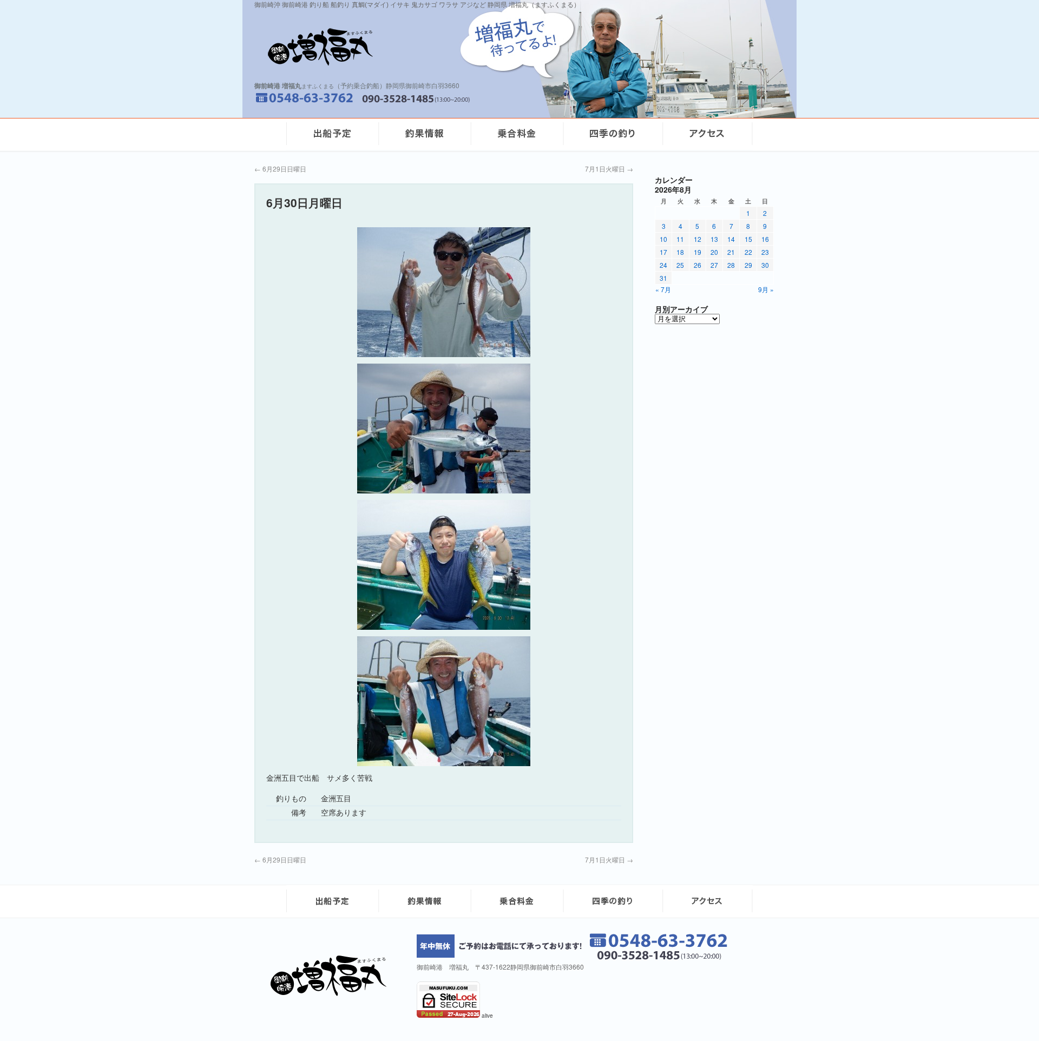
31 (663, 277)
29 (748, 264)
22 (748, 251)
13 (714, 238)
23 (765, 251)
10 (663, 238)
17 (663, 251)
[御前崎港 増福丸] (332, 993)
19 (697, 251)
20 (714, 251)
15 (748, 238)
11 (680, 238)
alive (487, 1015)
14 (731, 238)
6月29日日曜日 (280, 168)
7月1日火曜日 (609, 168)
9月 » (766, 289)
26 (697, 264)
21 (731, 251)
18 (680, 251)
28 (731, 264)
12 (697, 238)
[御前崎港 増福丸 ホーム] (395, 47)
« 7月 (663, 289)
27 (714, 264)
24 (663, 264)
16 (765, 238)
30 (765, 264)
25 (680, 264)
